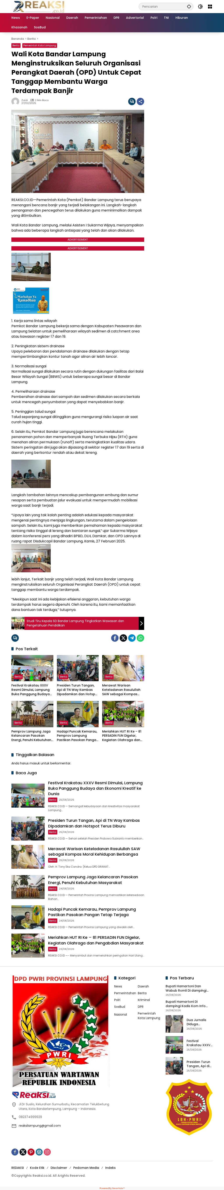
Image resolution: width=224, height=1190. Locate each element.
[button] (189, 6)
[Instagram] (47, 1152)
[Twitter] (123, 638)
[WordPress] (39, 1152)
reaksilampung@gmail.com (40, 1125)
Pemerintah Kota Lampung (39, 45)
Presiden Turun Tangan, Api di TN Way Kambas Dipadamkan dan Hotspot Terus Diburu (78, 689)
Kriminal (144, 1000)
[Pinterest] (31, 1152)
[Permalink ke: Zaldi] (16, 101)
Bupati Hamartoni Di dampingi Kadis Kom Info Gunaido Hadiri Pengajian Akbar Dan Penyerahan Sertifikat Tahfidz (186, 1004)
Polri (117, 1000)
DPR (141, 1006)
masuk (35, 763)
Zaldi (24, 100)
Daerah (143, 986)
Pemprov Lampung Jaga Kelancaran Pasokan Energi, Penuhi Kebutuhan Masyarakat (31, 735)
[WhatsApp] (140, 638)
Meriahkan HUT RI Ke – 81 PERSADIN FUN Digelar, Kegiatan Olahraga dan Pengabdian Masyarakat (122, 735)
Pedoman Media (86, 1168)
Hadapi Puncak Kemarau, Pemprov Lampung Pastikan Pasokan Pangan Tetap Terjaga (77, 735)
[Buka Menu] (210, 6)
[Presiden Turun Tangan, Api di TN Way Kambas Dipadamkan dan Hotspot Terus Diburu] (78, 668)
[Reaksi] (38, 6)
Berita (15, 45)
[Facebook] (115, 638)
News (118, 986)
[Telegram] (132, 638)
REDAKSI (17, 1168)
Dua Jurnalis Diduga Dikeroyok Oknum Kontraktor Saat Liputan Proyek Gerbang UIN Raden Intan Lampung (199, 1022)
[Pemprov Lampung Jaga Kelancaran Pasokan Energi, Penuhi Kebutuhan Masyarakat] (32, 714)
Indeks (110, 1168)
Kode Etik (37, 1168)
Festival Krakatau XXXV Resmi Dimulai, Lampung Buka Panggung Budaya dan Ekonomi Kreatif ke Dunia (30, 689)
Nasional (120, 1014)
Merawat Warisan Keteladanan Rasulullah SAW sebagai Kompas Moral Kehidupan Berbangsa (121, 689)
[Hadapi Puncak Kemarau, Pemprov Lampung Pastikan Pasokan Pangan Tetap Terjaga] (78, 714)
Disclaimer (59, 1168)
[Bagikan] (140, 101)
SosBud (119, 1006)
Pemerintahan (125, 993)
